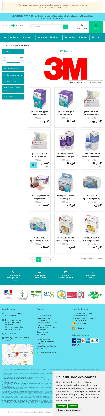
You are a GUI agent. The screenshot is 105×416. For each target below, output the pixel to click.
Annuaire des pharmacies (46, 352)
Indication (12, 88)
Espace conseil (42, 332)
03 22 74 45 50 (10, 334)
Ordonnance (41, 320)
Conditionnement (14, 75)
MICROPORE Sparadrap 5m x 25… (92, 197)
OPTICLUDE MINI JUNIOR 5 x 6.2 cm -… (92, 239)
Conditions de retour (79, 320)
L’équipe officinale (43, 318)
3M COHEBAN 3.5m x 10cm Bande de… (39, 113)
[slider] (4, 62)
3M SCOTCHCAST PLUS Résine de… (92, 113)
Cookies (40, 344)
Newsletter (41, 334)
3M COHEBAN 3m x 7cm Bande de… (66, 113)
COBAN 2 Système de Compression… (39, 197)
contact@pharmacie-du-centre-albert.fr (17, 339)
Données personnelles (45, 341)
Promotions (41, 330)
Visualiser (66, 149)
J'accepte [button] (62, 406)
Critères (9, 97)
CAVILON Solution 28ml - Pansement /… (92, 155)
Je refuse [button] (73, 406)
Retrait (13, 277)
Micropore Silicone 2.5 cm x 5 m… (65, 197)
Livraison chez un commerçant (84, 318)
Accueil (5, 45)
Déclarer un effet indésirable (48, 323)
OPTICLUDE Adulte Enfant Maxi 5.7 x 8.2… (65, 239)
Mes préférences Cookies (46, 346)
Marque (14, 45)
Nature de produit (12, 69)
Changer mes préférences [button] (69, 410)
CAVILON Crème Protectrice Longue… (65, 155)
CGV (38, 337)
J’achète (41, 107)
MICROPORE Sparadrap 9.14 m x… (39, 239)
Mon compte (41, 348)
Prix (8, 52)
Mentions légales (43, 339)
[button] (75, 82)
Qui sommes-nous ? (44, 316)
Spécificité (11, 81)
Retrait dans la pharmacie (82, 313)
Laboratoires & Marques (46, 327)
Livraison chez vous (79, 316)
